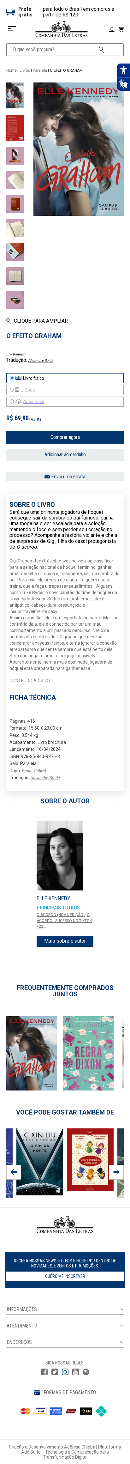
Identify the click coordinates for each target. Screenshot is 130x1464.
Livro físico (33, 378)
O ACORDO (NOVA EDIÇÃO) (61, 915)
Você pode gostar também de (65, 1112)
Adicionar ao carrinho (65, 455)
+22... (41, 926)
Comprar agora (65, 437)
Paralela (40, 70)
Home (11, 70)
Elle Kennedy (16, 354)
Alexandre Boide (40, 360)
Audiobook (33, 401)
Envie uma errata (68, 476)
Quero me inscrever (65, 1276)
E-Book (28, 389)
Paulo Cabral (34, 770)
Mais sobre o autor (65, 941)
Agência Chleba (79, 1446)
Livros (25, 70)
